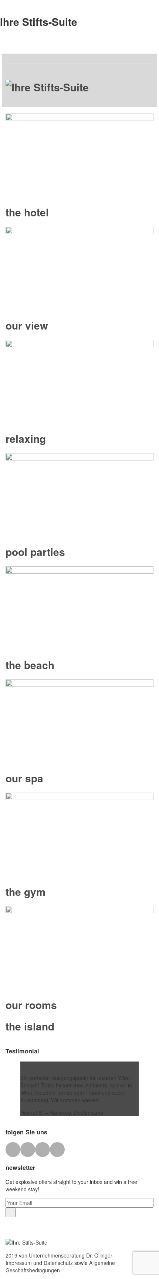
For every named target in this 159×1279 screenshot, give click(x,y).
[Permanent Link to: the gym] (79, 834)
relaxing (26, 438)
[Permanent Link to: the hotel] (79, 155)
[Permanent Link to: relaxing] (79, 381)
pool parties (35, 551)
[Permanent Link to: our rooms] (79, 947)
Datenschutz (57, 1262)
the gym (25, 891)
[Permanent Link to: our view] (79, 268)
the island (30, 1026)
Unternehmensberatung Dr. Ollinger (69, 1255)
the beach (30, 664)
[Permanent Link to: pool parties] (79, 494)
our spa (24, 778)
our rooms (31, 1004)
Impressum (19, 1262)
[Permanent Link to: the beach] (79, 607)
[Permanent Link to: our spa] (79, 721)
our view (27, 325)
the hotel (27, 212)
